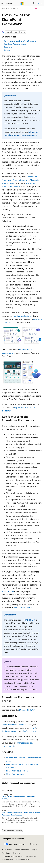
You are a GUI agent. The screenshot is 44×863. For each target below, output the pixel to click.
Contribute (6, 853)
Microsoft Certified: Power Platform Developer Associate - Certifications (21, 814)
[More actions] (40, 8)
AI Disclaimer (7, 850)
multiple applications (22, 316)
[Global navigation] (2, 3)
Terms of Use (31, 856)
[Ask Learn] (36, 8)
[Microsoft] (22, 3)
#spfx (31, 728)
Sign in (39, 3)
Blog (33, 850)
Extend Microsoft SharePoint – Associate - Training (19, 798)
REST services (8, 591)
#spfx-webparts (9, 731)
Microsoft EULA (26, 710)
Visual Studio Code (22, 607)
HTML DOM (28, 620)
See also (7, 50)
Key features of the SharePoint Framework (20, 41)
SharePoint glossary (15, 774)
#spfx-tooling (28, 731)
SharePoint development (17, 771)
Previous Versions (22, 850)
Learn (4, 8)
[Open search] (33, 3)
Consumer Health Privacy (12, 856)
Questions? (8, 47)
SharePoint (14, 8)
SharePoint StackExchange (14, 724)
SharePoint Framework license (15, 44)
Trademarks (6, 860)
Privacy (16, 853)
